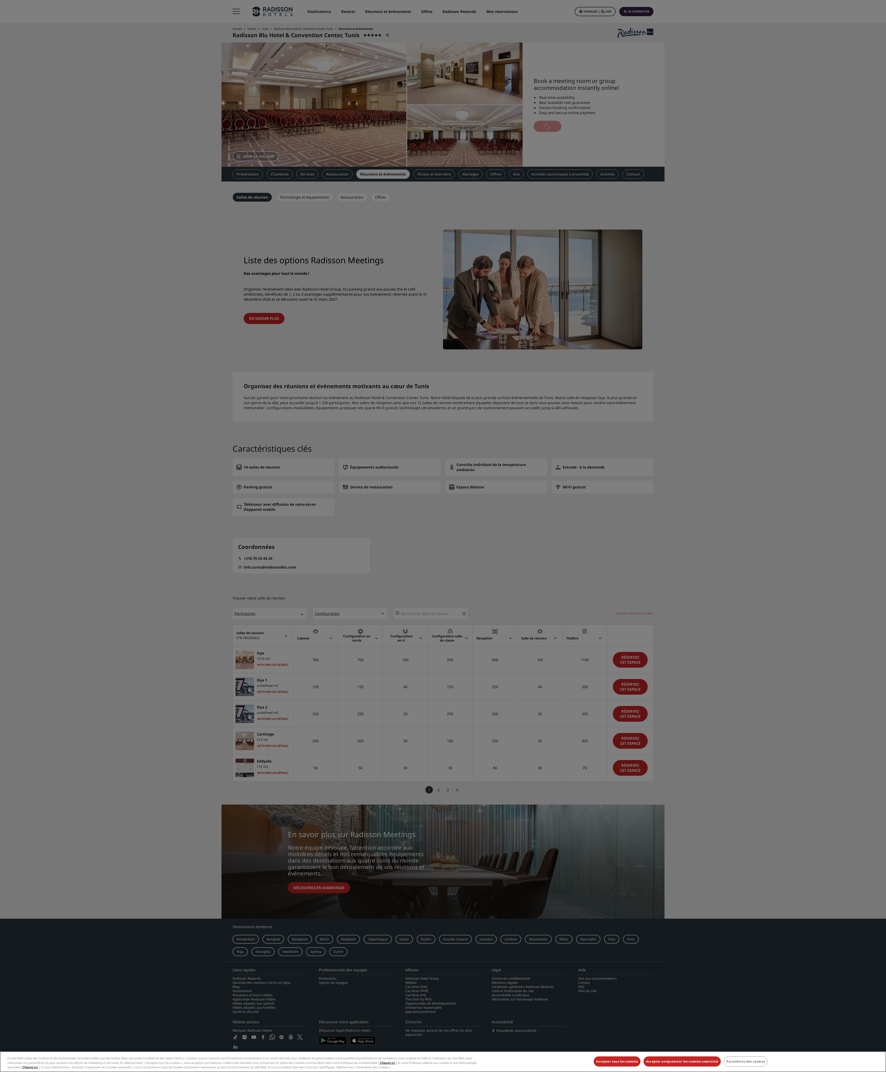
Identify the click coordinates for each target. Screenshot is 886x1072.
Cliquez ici (387, 1063)
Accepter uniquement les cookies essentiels (682, 1061)
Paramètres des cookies (745, 1061)
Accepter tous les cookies (617, 1061)
